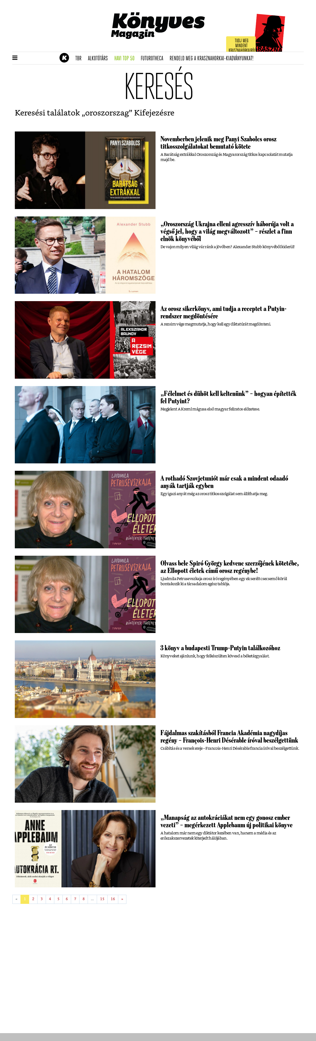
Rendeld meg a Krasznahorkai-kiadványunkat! (213, 58)
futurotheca (153, 58)
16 (113, 899)
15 (102, 899)
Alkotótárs (99, 58)
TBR (80, 58)
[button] (15, 58)
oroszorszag (107, 113)
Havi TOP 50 (126, 58)
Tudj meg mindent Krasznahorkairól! (242, 45)
